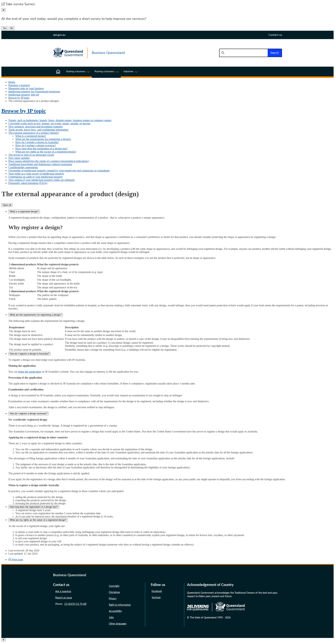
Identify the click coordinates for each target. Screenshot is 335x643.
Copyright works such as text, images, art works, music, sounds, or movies (49, 123)
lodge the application (29, 371)
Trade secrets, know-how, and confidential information (38, 129)
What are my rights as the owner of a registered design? (45, 151)
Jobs (111, 617)
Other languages (117, 624)
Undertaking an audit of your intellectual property (35, 176)
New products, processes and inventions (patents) (35, 126)
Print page (17, 559)
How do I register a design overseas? (35, 145)
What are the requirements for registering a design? (43, 139)
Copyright (114, 586)
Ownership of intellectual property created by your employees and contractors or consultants (59, 170)
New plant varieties (19, 157)
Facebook (157, 591)
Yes (5, 28)
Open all (7, 205)
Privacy (113, 598)
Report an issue (63, 598)
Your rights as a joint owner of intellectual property (36, 173)
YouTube (156, 597)
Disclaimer (114, 592)
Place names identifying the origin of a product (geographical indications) (48, 161)
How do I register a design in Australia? (37, 142)
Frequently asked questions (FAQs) (27, 183)
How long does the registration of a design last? (41, 148)
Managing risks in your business (26, 88)
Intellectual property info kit (23, 94)
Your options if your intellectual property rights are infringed (41, 179)
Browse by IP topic (18, 97)
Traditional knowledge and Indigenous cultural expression (40, 164)
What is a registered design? (30, 135)
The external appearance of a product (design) (33, 132)
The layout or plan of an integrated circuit (31, 154)
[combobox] (243, 53)
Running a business (19, 85)
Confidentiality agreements (23, 167)
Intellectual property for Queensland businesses (34, 91)
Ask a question (63, 591)
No (11, 28)
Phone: (71, 604)
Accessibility (115, 611)
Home (11, 82)
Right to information (120, 605)
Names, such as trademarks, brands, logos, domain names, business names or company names (59, 120)
